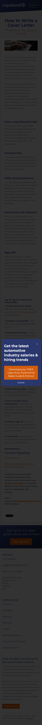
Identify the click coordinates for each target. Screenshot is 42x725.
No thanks (21, 382)
